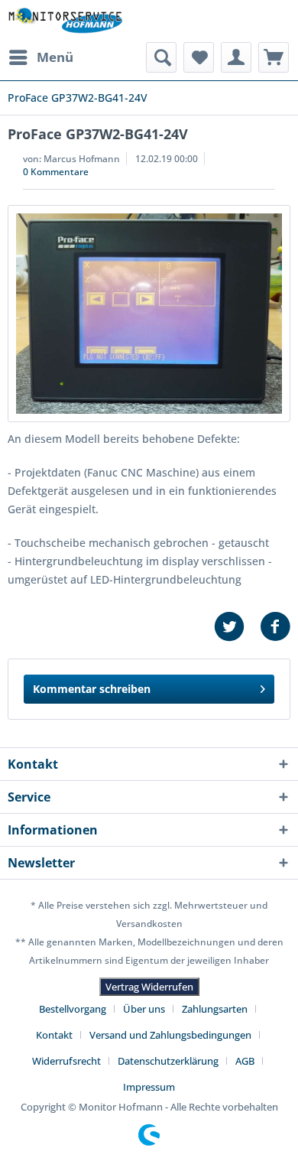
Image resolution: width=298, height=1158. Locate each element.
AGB (244, 1061)
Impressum (149, 1087)
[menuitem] (40, 57)
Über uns (144, 1009)
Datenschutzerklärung (168, 1061)
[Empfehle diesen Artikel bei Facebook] (275, 626)
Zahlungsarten (215, 1009)
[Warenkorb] (273, 57)
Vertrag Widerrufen (149, 987)
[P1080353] (149, 313)
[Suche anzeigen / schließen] (161, 57)
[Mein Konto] (236, 57)
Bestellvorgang (72, 1009)
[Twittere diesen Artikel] (237, 626)
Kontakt (54, 1035)
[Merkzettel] (198, 57)
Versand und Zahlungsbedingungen (170, 1035)
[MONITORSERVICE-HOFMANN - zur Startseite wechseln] (65, 21)
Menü (55, 57)
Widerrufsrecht (66, 1061)
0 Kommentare (56, 171)
